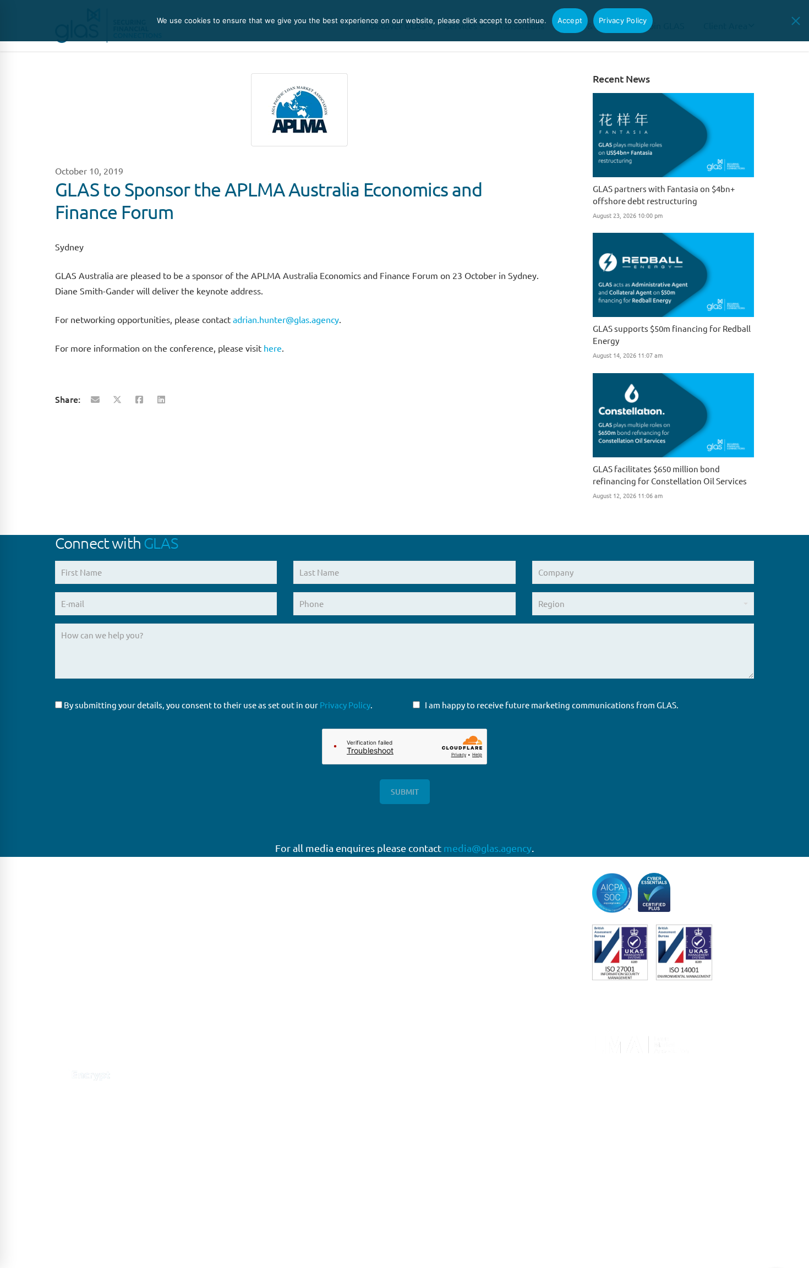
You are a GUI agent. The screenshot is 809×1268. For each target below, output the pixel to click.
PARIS (244, 959)
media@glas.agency (488, 848)
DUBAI (246, 1209)
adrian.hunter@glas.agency (286, 319)
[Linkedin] (161, 399)
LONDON (251, 936)
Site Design (287, 1245)
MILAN (246, 1050)
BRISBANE (253, 1163)
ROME (246, 1027)
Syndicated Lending (450, 1084)
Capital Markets (442, 880)
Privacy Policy (345, 704)
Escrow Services (443, 925)
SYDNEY (249, 1140)
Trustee (427, 1106)
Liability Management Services (470, 970)
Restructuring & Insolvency (463, 1039)
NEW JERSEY (258, 1095)
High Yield (432, 948)
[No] (795, 20)
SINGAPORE (256, 1118)
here (273, 347)
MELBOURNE (259, 1185)
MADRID (250, 1004)
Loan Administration (451, 993)
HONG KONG (258, 1231)
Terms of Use (174, 1245)
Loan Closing (437, 1015)
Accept (570, 20)
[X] (117, 399)
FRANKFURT (256, 981)
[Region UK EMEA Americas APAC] (643, 608)
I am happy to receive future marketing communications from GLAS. (552, 704)
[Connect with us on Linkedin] (62, 1045)
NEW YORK (254, 1072)
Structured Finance (448, 1061)
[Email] (95, 399)
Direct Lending (440, 902)
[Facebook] (139, 399)
